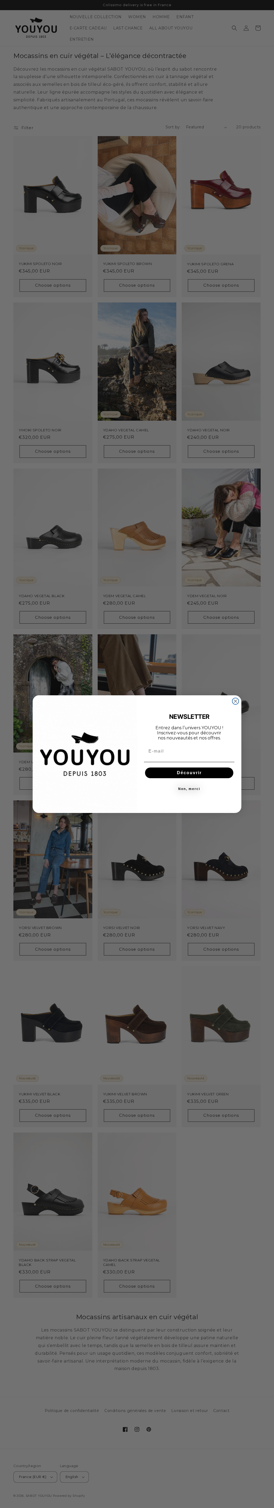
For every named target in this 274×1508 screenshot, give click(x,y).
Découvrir (189, 772)
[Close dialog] (235, 701)
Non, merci (189, 789)
